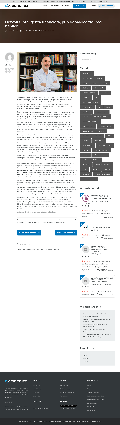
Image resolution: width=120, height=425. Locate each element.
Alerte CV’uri (64, 396)
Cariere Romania (13, 31)
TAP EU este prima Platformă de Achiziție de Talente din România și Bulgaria (97, 336)
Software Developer (103, 164)
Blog (88, 389)
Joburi (44, 6)
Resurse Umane (100, 155)
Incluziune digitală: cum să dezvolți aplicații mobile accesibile (96, 320)
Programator (87, 145)
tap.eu (26, 407)
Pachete (65, 6)
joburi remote (101, 112)
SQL (84, 169)
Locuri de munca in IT (90, 121)
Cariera (104, 83)
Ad (36, 31)
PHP (109, 136)
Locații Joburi (91, 406)
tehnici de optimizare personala (54, 222)
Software (86, 164)
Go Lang (105, 93)
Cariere (85, 88)
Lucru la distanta (105, 126)
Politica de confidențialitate (95, 396)
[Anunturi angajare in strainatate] (16, 6)
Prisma (85, 140)
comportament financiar (46, 220)
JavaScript (86, 112)
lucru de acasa (88, 126)
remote (85, 155)
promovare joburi (105, 145)
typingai (107, 169)
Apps (85, 83)
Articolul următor (65, 233)
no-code (98, 136)
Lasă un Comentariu (47, 31)
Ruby (85, 160)
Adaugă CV (36, 385)
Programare (99, 140)
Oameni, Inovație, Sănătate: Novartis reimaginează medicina (94, 315)
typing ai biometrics (103, 174)
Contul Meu (36, 392)
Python (85, 150)
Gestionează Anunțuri (67, 392)
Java (108, 107)
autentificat (31, 249)
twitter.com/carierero (67, 408)
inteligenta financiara (90, 102)
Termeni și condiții (93, 392)
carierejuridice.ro (22, 409)
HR (97, 97)
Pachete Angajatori (66, 389)
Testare (95, 169)
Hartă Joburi (91, 410)
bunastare (31, 220)
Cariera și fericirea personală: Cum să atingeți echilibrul (95, 325)
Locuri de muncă (38, 389)
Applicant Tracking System (92, 78)
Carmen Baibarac (89, 93)
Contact (89, 385)
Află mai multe (92, 1)
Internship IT (87, 107)
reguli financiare (33, 222)
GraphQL (86, 97)
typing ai (86, 174)
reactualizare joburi (101, 150)
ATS (94, 83)
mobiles (86, 136)
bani (22, 220)
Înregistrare (107, 6)
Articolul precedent (31, 233)
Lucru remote (88, 131)
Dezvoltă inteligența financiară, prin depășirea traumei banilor (94, 330)
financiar (62, 220)
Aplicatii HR (87, 73)
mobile (101, 131)
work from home (89, 179)
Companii (54, 6)
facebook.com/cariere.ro (41, 408)
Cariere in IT (99, 88)
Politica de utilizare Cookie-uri (96, 399)
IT (99, 107)
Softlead (96, 160)
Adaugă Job (79, 6)
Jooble (85, 117)
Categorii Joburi (92, 403)
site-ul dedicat (50, 212)
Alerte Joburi (37, 396)
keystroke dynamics (101, 117)
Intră (94, 6)
